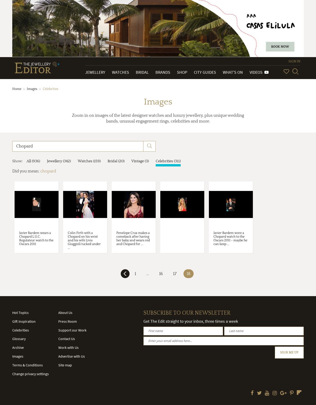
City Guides (205, 72)
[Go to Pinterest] (292, 393)
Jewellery (95, 72)
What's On (233, 72)
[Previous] (125, 275)
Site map (65, 365)
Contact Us (66, 338)
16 (161, 274)
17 (175, 274)
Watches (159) (89, 161)
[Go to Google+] (283, 393)
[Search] (295, 71)
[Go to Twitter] (259, 393)
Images (32, 89)
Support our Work (72, 330)
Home (16, 89)
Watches (120, 72)
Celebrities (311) (168, 161)
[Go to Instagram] (275, 393)
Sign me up (289, 352)
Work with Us (68, 347)
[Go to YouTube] (267, 393)
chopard (48, 171)
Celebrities (20, 330)
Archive (18, 347)
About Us (65, 312)
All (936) (33, 161)
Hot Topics (20, 312)
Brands (162, 72)
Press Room (67, 321)
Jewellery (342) (59, 161)
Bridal (142, 72)
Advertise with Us (71, 356)
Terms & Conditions (27, 365)
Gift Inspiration (24, 321)
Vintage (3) (140, 161)
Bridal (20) (116, 161)
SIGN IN (294, 61)
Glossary (19, 338)
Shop (182, 72)
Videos (257, 72)
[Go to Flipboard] (299, 392)
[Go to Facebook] (252, 393)
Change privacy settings (30, 373)
